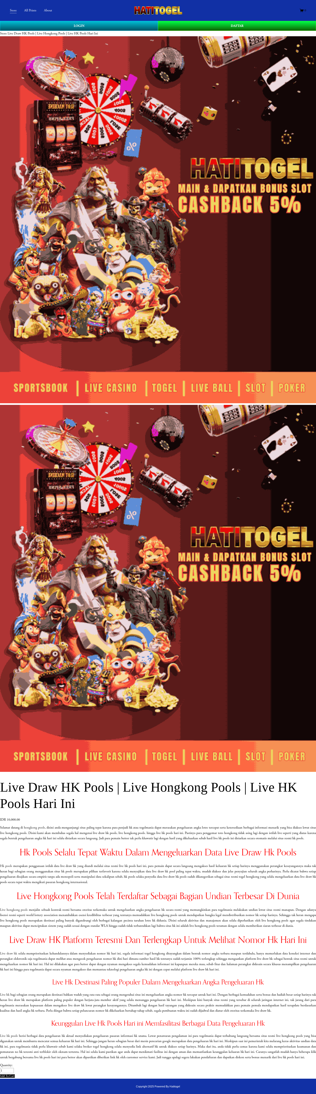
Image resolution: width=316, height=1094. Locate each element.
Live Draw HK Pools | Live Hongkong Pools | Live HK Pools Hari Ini (53, 33)
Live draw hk (8, 953)
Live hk (5, 994)
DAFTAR (237, 26)
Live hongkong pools (14, 910)
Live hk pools (9, 1036)
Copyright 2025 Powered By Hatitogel (158, 1086)
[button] (7, 1076)
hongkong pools (34, 827)
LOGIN (79, 26)
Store (3, 33)
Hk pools (6, 866)
